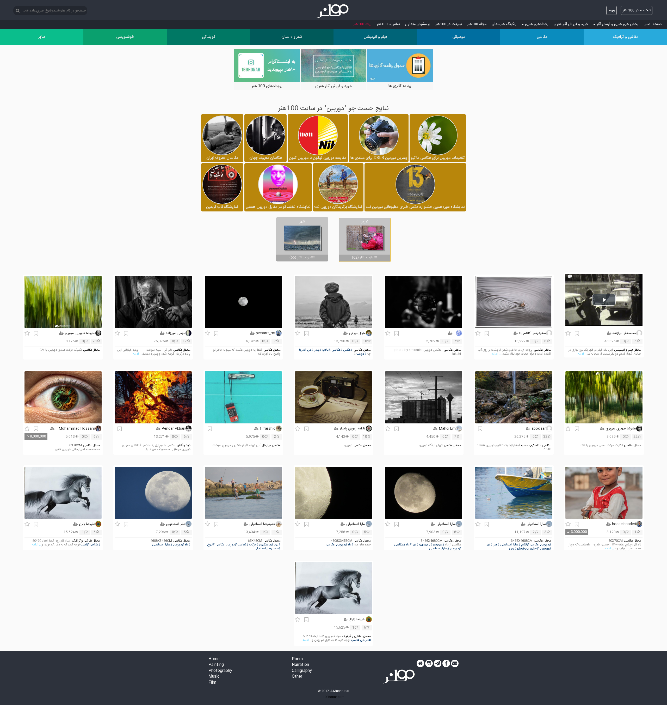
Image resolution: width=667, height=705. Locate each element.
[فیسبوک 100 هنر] (446, 663)
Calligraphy (302, 671)
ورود (611, 10)
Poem (297, 659)
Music (213, 677)
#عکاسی (336, 350)
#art (489, 545)
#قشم (525, 545)
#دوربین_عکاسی (540, 545)
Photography (220, 671)
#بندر (317, 350)
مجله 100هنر (476, 24)
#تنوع (211, 545)
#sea (512, 549)
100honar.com (333, 697)
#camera (426, 545)
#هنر (496, 545)
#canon (545, 549)
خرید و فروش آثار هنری (571, 24)
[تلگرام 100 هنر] (437, 663)
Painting (216, 665)
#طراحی (95, 545)
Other (297, 677)
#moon (438, 545)
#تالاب (326, 350)
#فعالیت (243, 545)
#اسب (85, 545)
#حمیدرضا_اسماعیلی (268, 549)
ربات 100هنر (362, 24)
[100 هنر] (333, 11)
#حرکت (253, 545)
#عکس (347, 350)
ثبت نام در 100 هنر (636, 10)
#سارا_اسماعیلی (510, 545)
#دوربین (360, 354)
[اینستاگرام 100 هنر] (429, 663)
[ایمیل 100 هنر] (455, 663)
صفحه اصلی (653, 24)
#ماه (409, 545)
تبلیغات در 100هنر (448, 24)
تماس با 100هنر (388, 24)
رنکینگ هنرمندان (504, 24)
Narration (300, 665)
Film (212, 683)
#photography (528, 549)
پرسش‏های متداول (417, 24)
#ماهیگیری (266, 545)
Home (214, 659)
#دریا (310, 350)
